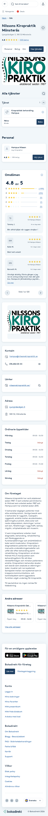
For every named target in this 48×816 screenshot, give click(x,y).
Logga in (9, 691)
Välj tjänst (38, 157)
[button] (24, 117)
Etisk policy (10, 771)
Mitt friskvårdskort (13, 711)
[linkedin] (12, 801)
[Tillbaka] (5, 4)
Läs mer (10, 283)
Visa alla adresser (13, 627)
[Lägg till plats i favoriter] (43, 28)
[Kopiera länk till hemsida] (39, 385)
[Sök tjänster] (43, 93)
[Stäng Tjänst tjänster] (43, 102)
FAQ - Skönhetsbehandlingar (18, 741)
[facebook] (17, 801)
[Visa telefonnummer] (39, 364)
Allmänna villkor (12, 786)
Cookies (8, 781)
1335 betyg (24, 40)
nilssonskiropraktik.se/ (19, 385)
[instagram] (7, 801)
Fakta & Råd (10, 746)
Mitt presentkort (12, 706)
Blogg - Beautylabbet (15, 736)
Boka (40, 122)
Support (8, 756)
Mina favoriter (11, 701)
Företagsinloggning (26, 671)
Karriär (8, 751)
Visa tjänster (36, 49)
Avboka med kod (12, 716)
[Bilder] (24, 322)
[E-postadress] (25, 356)
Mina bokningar (12, 696)
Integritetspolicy (12, 776)
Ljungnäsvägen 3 (17, 407)
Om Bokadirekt (12, 731)
